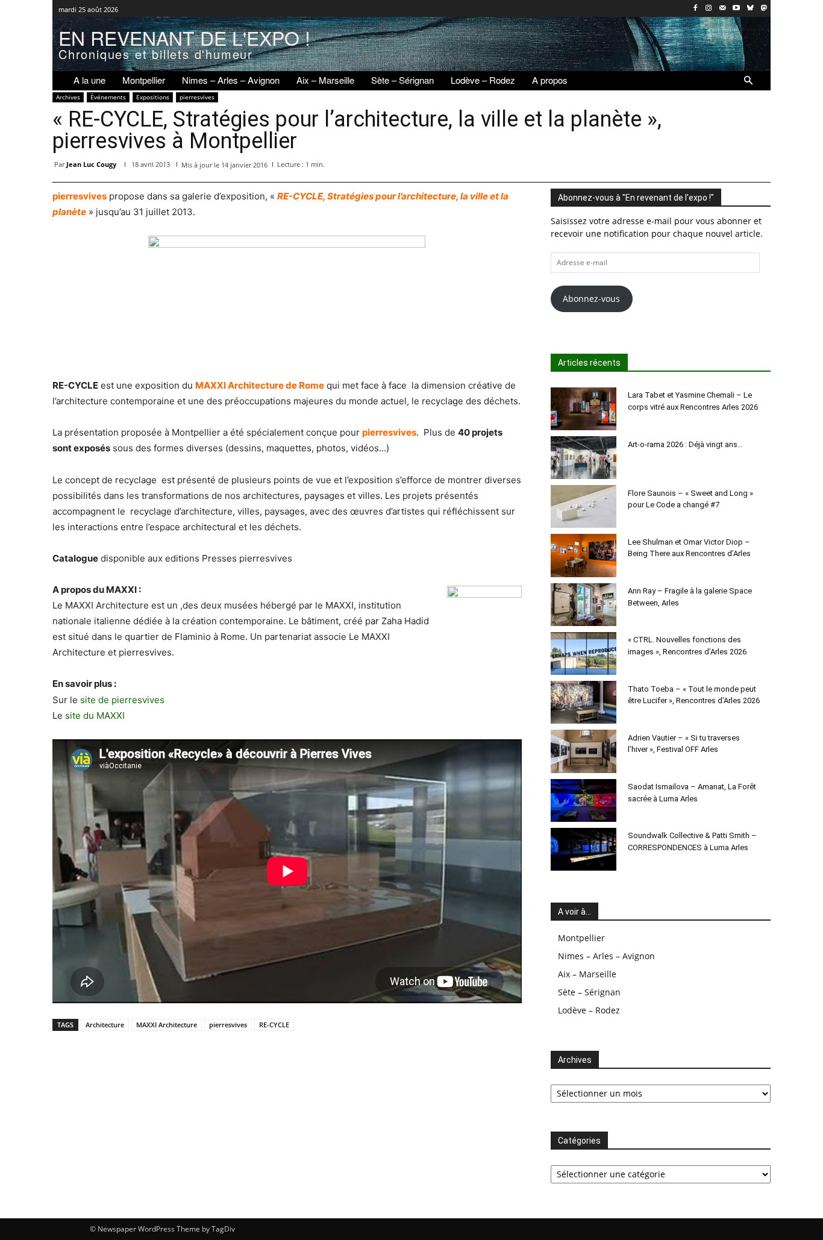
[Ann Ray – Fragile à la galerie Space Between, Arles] (584, 604)
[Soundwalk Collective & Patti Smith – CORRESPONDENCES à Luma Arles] (584, 849)
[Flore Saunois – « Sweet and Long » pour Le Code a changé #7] (584, 506)
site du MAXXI (95, 715)
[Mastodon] (764, 9)
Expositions (152, 97)
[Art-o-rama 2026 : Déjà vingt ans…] (584, 457)
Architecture (105, 1024)
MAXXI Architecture (166, 1024)
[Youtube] (736, 9)
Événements (108, 97)
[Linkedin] (675, 167)
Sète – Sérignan (589, 992)
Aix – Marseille (587, 974)
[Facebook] (695, 9)
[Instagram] (709, 9)
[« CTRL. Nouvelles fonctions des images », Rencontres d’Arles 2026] (584, 653)
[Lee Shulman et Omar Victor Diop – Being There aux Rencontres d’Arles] (584, 555)
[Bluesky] (750, 9)
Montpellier (581, 938)
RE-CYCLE (274, 1024)
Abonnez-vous (591, 298)
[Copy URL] (758, 167)
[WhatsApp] (648, 167)
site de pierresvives (122, 700)
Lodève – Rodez (589, 1010)
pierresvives (197, 97)
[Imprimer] (731, 167)
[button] (748, 80)
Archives (68, 97)
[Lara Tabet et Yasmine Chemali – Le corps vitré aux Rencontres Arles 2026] (584, 408)
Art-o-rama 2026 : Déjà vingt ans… (685, 444)
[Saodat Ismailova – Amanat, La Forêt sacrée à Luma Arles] (584, 800)
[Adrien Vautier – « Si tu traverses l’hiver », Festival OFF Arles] (584, 751)
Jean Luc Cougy (91, 164)
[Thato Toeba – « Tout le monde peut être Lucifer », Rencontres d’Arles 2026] (584, 702)
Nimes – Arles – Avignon (606, 956)
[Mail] (723, 9)
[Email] (703, 167)
